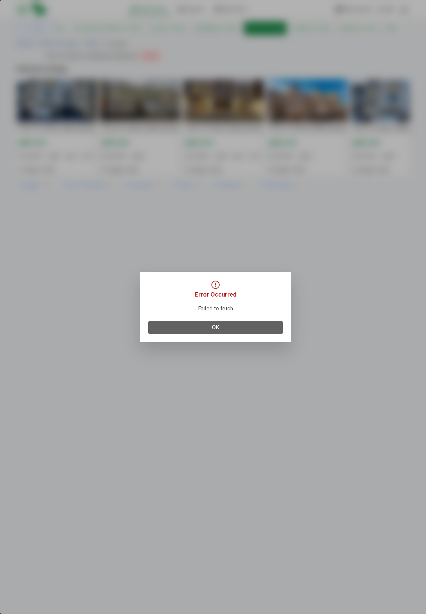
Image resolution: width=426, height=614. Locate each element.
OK (215, 327)
